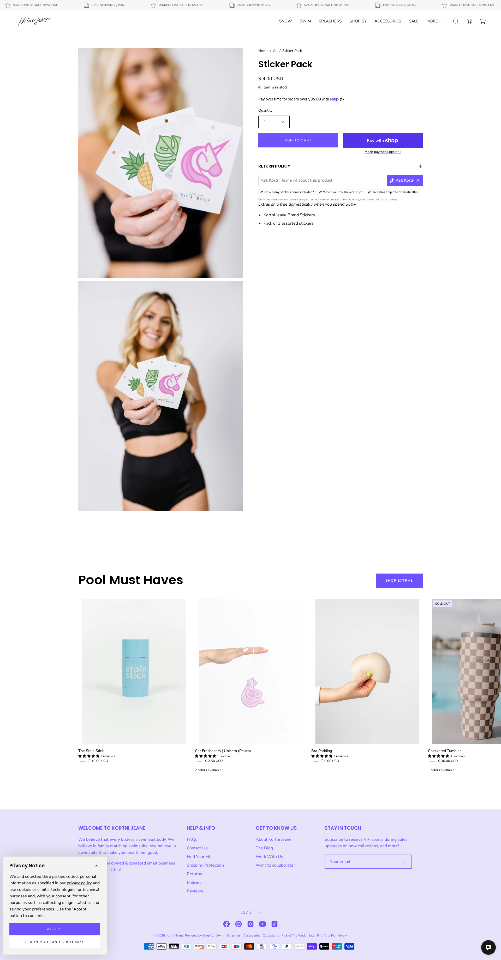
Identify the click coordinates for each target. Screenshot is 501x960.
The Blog (264, 848)
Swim (220, 935)
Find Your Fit (199, 857)
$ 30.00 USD (448, 761)
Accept (55, 929)
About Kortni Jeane (273, 839)
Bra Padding (321, 750)
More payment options (383, 151)
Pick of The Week (294, 935)
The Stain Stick (91, 750)
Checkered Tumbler (444, 750)
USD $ (246, 912)
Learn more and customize (54, 942)
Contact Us (197, 848)
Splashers (234, 935)
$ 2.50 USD (214, 761)
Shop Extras (399, 580)
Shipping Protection (205, 865)
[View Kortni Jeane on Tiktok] (274, 924)
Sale (311, 935)
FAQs (192, 839)
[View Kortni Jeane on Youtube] (262, 924)
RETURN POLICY (274, 166)
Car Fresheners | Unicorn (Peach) (223, 750)
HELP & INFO (201, 828)
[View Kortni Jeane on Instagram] (250, 924)
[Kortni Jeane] (34, 21)
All (275, 50)
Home (263, 50)
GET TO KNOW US (276, 828)
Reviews (195, 891)
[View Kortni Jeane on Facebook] (226, 924)
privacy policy (79, 883)
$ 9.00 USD (330, 761)
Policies (194, 882)
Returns (194, 874)
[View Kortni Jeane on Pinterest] (238, 924)
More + (342, 935)
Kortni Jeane (174, 935)
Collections (271, 935)
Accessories (251, 935)
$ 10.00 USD (98, 761)
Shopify (207, 935)
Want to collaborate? (275, 865)
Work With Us (269, 857)
